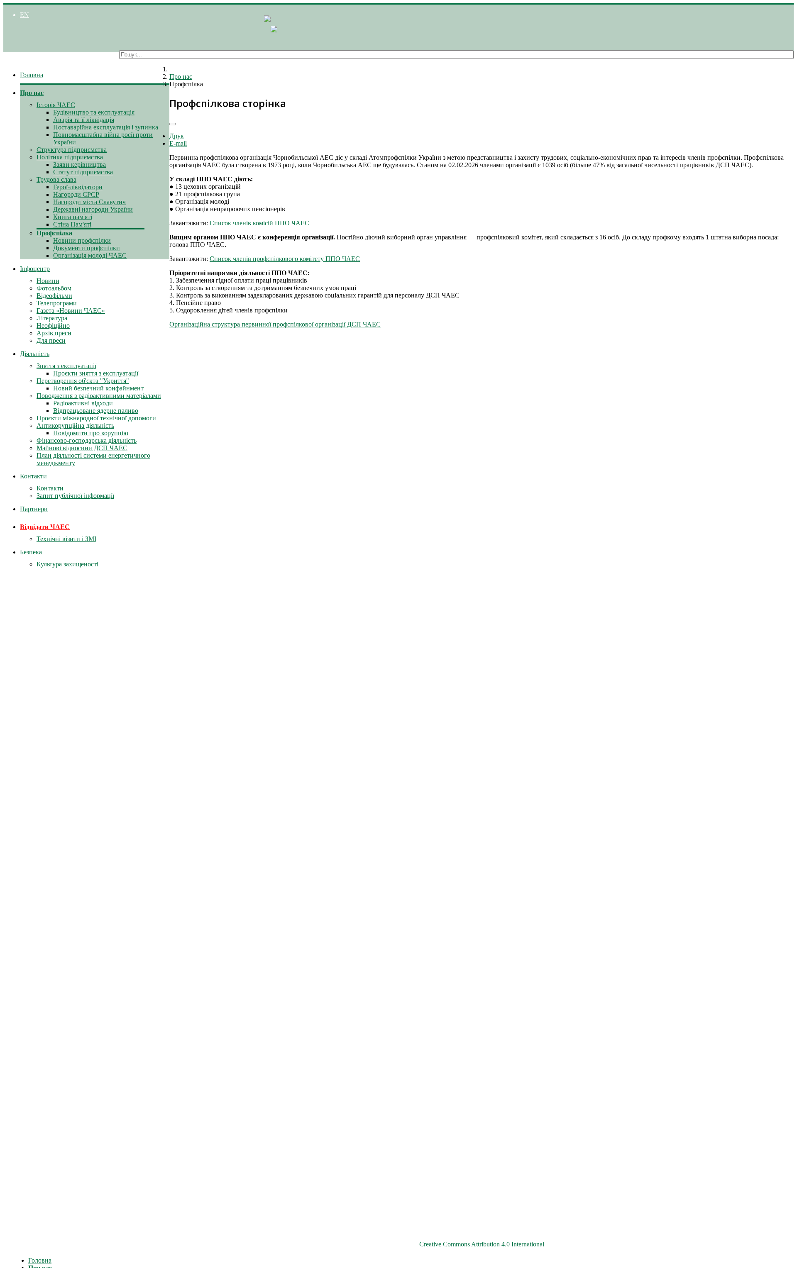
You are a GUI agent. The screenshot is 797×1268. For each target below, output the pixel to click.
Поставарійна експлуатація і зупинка (105, 127)
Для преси (51, 340)
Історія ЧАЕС (56, 104)
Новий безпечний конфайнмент (98, 388)
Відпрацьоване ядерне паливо (95, 410)
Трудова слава (56, 179)
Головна (31, 74)
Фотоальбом (54, 288)
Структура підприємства (72, 149)
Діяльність (34, 353)
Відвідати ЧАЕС (45, 526)
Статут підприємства (83, 172)
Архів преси (54, 333)
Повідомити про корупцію (90, 432)
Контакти (33, 476)
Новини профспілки (82, 240)
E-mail (178, 143)
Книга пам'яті (72, 216)
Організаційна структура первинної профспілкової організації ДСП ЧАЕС (275, 324)
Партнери (34, 508)
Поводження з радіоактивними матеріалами (99, 395)
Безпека (31, 552)
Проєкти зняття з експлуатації (95, 373)
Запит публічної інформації (75, 495)
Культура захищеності (67, 564)
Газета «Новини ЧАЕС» (71, 310)
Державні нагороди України (93, 209)
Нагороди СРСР (76, 194)
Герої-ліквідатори (78, 186)
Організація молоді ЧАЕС (90, 255)
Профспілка (54, 233)
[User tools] (172, 124)
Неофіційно (53, 325)
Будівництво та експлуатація (93, 112)
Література (52, 318)
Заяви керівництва (79, 164)
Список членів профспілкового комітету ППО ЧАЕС (285, 258)
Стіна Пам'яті (72, 224)
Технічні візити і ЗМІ (66, 538)
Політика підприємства (70, 157)
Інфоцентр (35, 268)
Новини (48, 280)
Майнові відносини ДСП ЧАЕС (82, 447)
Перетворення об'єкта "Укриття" (83, 380)
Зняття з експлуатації (66, 365)
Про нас (32, 92)
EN (24, 14)
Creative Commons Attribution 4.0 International (481, 1244)
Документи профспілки (86, 247)
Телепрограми (57, 303)
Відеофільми (54, 295)
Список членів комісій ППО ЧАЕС (259, 223)
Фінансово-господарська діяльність (87, 440)
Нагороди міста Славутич (89, 201)
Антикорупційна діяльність (75, 425)
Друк (176, 135)
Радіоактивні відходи (83, 403)
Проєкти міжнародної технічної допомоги (96, 418)
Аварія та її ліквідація (83, 119)
